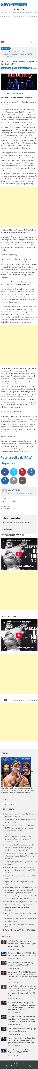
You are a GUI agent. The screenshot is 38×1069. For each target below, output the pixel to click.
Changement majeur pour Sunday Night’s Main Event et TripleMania (22, 1029)
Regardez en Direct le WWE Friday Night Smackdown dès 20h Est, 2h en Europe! (22, 954)
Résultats (22, 68)
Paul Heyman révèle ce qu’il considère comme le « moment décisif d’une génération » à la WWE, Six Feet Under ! (20, 870)
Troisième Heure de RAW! (8, 509)
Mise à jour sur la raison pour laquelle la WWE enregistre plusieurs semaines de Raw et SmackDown (19, 907)
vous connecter (15, 522)
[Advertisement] (19, 28)
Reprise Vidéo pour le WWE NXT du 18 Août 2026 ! (20, 930)
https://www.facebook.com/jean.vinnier (20, 493)
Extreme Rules (26, 52)
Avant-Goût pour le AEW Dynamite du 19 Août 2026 (21, 902)
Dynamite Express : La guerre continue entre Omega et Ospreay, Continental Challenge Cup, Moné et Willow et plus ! (21, 856)
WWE (10, 52)
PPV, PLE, (17, 52)
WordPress (11, 1066)
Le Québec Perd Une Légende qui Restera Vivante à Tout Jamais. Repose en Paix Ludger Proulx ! (22, 943)
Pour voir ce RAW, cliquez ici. (13, 93)
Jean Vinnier (14, 490)
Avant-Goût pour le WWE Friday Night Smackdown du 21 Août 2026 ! (21, 963)
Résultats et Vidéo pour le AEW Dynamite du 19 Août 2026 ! (19, 1051)
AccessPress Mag (26, 1066)
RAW (14, 68)
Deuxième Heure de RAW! (8, 501)
